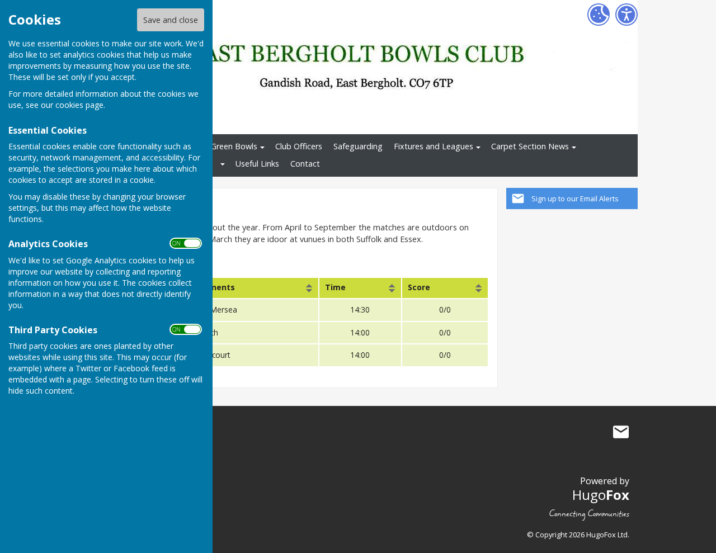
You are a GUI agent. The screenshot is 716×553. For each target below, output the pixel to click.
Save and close (170, 20)
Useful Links (257, 163)
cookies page (79, 105)
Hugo (600, 494)
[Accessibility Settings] (626, 14)
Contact (305, 163)
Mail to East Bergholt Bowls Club (621, 432)
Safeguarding (358, 146)
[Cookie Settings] (598, 14)
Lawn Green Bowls (223, 146)
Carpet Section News (530, 146)
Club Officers (298, 146)
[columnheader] (251, 288)
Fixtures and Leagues (433, 146)
